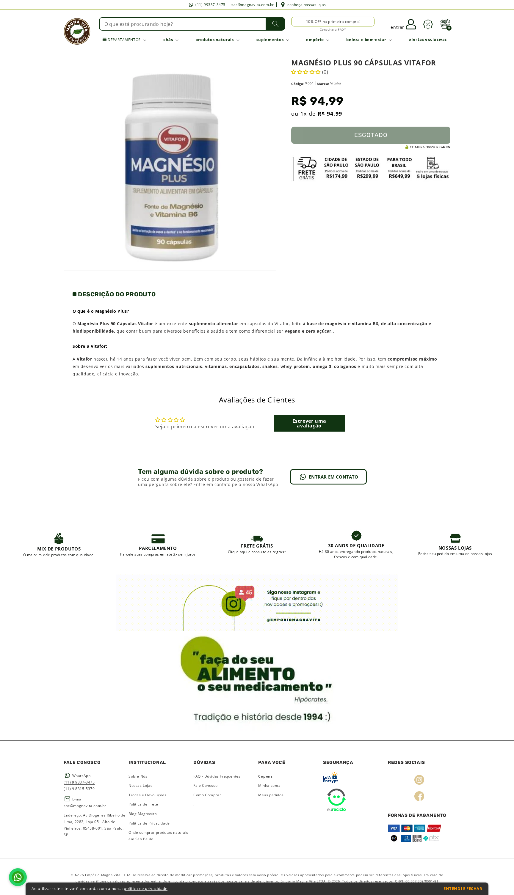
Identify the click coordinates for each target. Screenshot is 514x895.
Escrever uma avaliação (309, 423)
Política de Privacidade (149, 823)
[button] (445, 24)
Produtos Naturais (214, 39)
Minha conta (269, 785)
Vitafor (335, 83)
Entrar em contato (333, 477)
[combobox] (192, 24)
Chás (168, 39)
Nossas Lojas (140, 785)
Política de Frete (143, 804)
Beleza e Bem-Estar (366, 39)
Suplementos (270, 39)
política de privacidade (145, 888)
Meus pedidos (270, 795)
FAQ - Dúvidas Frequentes (216, 776)
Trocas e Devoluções (147, 795)
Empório (315, 39)
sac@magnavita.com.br (252, 4)
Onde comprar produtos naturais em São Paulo (158, 835)
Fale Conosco (205, 785)
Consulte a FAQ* (333, 29)
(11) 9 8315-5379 (79, 788)
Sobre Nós (137, 776)
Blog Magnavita (142, 813)
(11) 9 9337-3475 (79, 782)
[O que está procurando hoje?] (275, 23)
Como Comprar (207, 795)
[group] (59, 544)
